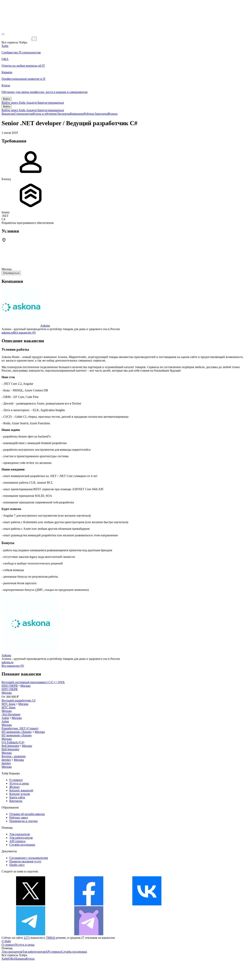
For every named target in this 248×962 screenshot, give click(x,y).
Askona (45, 325)
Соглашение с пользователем (28, 857)
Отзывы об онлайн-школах (27, 814)
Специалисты (24, 113)
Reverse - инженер (14, 756)
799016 (50, 937)
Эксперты (63, 113)
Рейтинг (89, 113)
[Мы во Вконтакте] (147, 904)
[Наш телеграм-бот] (89, 934)
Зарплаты (101, 113)
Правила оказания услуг (25, 861)
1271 (27, 937)
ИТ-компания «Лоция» (17, 731)
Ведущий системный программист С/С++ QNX (33, 682)
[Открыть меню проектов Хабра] (3, 34)
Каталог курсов (19, 793)
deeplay (6, 759)
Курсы (30, 958)
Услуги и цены (19, 783)
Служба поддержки (22, 844)
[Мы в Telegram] (31, 934)
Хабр (5, 958)
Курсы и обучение (45, 113)
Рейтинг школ (18, 817)
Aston (5, 718)
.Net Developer (11, 714)
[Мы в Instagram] (205, 904)
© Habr (6, 941)
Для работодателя (21, 837)
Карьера (20, 958)
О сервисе (16, 780)
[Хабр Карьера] (17, 38)
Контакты (15, 800)
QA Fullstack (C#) (13, 742)
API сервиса (17, 841)
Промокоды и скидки (23, 821)
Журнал (112, 113)
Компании (77, 113)
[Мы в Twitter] (31, 904)
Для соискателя (19, 834)
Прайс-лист (17, 864)
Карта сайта (17, 797)
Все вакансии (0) (24, 332)
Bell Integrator (10, 745)
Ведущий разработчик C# (18, 700)
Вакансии (8, 113)
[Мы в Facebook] (89, 904)
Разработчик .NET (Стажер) (20, 728)
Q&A (11, 958)
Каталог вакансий (21, 790)
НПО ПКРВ (10, 685)
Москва (25, 685)
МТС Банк (9, 704)
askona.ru (7, 332)
